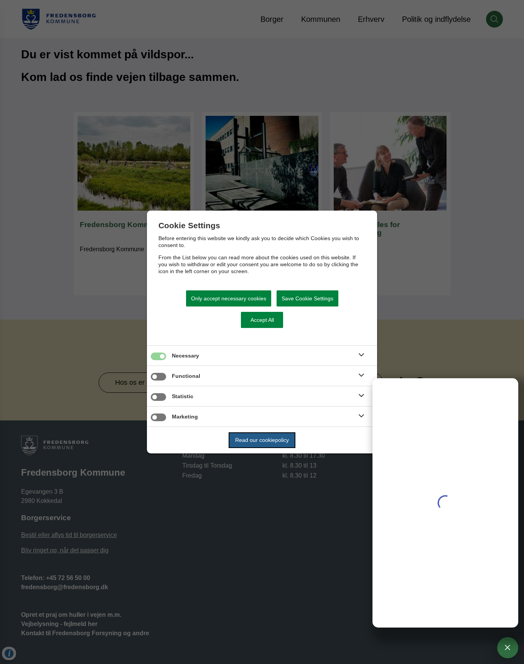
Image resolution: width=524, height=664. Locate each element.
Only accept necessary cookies (228, 298)
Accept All (262, 320)
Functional (186, 376)
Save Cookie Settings (307, 298)
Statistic (182, 396)
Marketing (185, 417)
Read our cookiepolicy (262, 440)
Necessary (185, 356)
